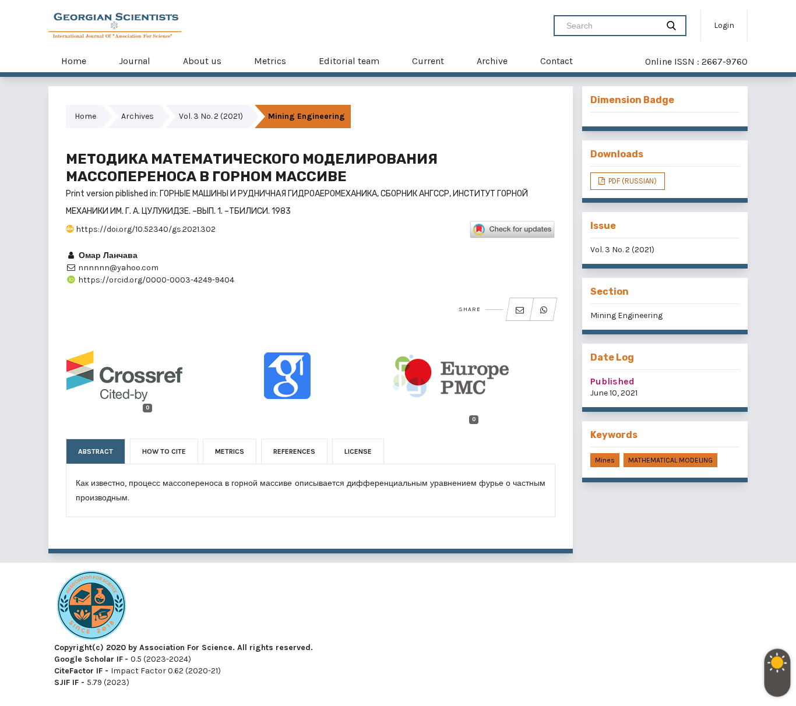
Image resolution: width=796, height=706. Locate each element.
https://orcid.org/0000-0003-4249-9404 (155, 280)
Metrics (270, 60)
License (358, 451)
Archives (137, 116)
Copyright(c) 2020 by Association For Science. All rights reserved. (183, 647)
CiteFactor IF (78, 671)
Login (724, 25)
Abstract (95, 451)
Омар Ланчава (107, 255)
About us (202, 60)
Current (428, 60)
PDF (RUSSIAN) (632, 180)
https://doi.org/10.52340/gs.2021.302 (145, 229)
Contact (556, 60)
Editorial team (349, 60)
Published (612, 381)
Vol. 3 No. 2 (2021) (211, 116)
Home (73, 60)
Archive (492, 60)
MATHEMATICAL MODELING (670, 460)
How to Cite (164, 451)
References (294, 451)
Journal (134, 60)
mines (605, 460)
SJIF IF (66, 682)
